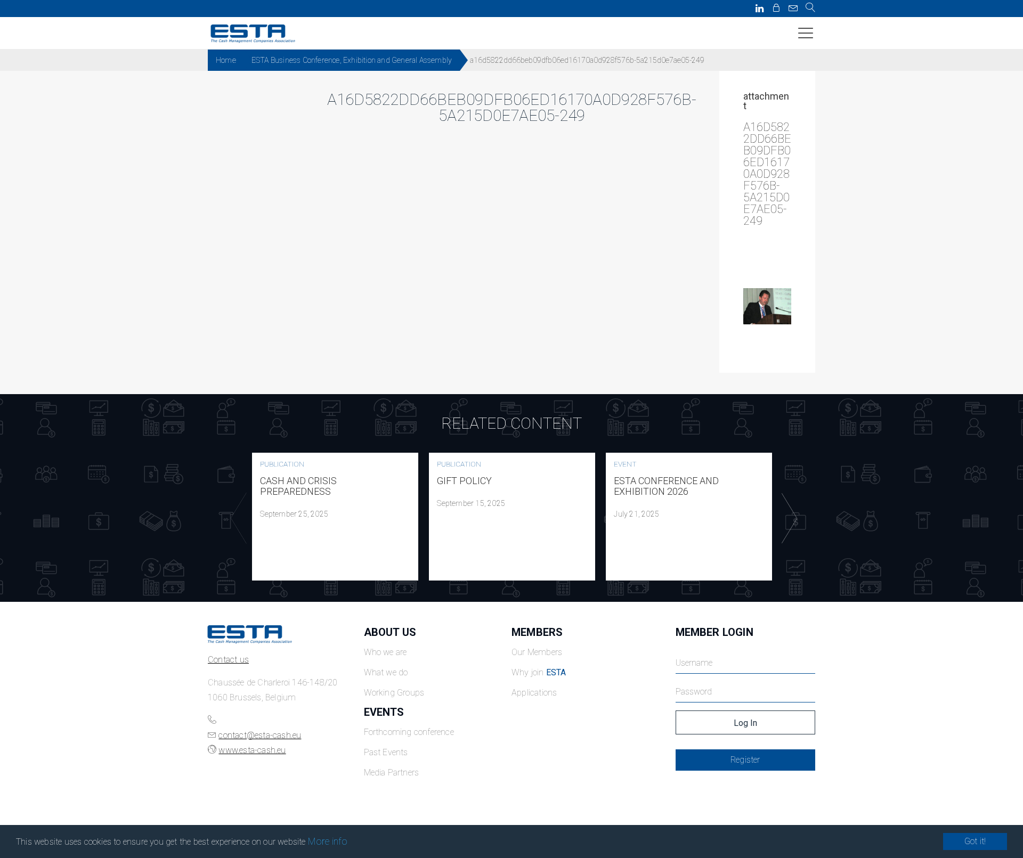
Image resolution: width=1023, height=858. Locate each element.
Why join (539, 672)
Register (745, 760)
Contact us (228, 660)
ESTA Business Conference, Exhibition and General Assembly (351, 60)
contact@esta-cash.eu (259, 735)
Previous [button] (236, 518)
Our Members (537, 652)
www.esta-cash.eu (252, 750)
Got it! (975, 841)
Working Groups (394, 693)
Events (384, 712)
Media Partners (391, 772)
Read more (335, 516)
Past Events (386, 752)
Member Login (714, 632)
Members (537, 632)
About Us (390, 632)
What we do (386, 672)
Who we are (385, 652)
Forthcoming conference (409, 732)
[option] (335, 517)
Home (226, 60)
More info (328, 841)
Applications (534, 693)
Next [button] (787, 518)
